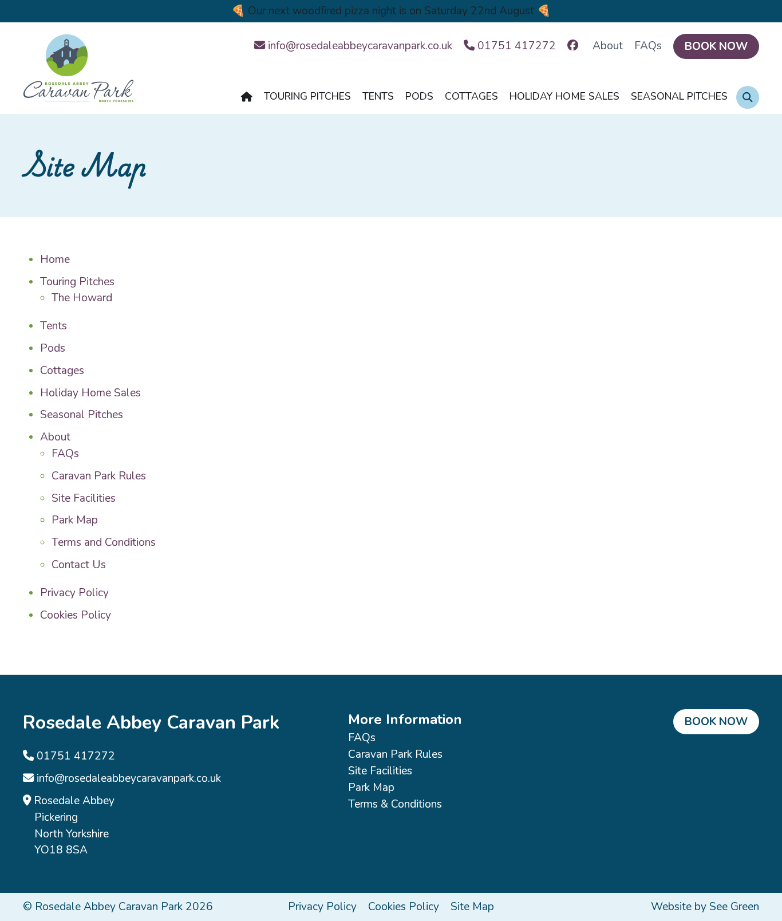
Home (55, 259)
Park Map (75, 520)
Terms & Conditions (395, 804)
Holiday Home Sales (90, 392)
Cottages (62, 370)
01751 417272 (74, 756)
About (608, 45)
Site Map (472, 906)
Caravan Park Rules (99, 476)
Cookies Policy (75, 615)
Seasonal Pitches (81, 414)
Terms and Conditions (104, 542)
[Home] (246, 100)
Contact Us (79, 564)
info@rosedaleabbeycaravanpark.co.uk (127, 778)
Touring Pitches (77, 281)
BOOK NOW (716, 46)
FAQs (648, 45)
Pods (52, 348)
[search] (748, 97)
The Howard (82, 297)
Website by (705, 906)
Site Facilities (84, 498)
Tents (53, 325)
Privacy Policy (74, 592)
